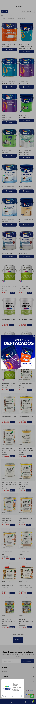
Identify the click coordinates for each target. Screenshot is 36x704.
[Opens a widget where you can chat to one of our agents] (13, 688)
